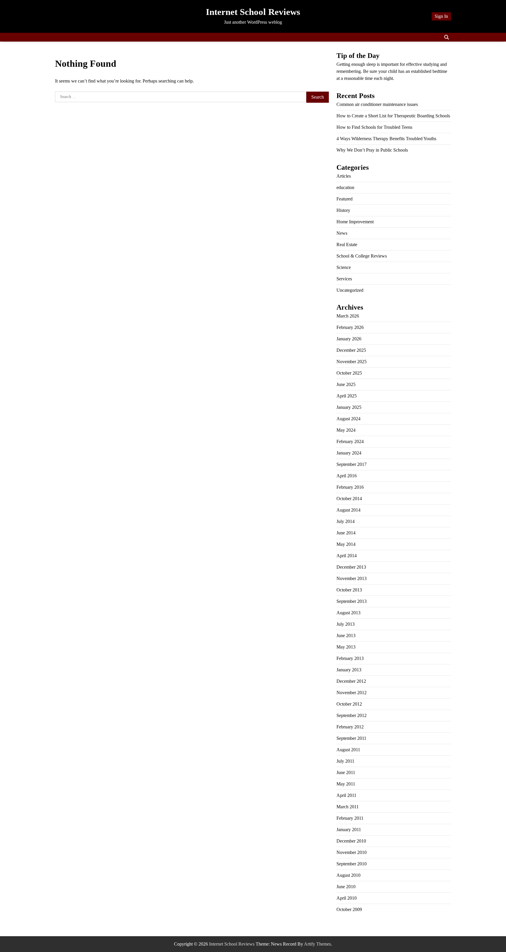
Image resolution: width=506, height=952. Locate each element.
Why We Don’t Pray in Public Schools (372, 149)
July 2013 (345, 624)
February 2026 (350, 327)
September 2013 (351, 601)
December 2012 (351, 681)
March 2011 (347, 806)
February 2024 (350, 441)
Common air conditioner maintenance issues (377, 104)
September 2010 (351, 863)
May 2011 (345, 783)
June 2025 (345, 384)
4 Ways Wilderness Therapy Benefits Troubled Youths (386, 138)
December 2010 (351, 840)
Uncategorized (349, 290)
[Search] (446, 37)
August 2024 (348, 418)
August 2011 (348, 749)
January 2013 (348, 669)
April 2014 (346, 555)
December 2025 (351, 350)
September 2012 (351, 715)
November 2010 (351, 852)
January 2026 (348, 338)
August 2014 (348, 509)
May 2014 (345, 544)
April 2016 (346, 475)
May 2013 (345, 646)
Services (344, 278)
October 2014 (349, 498)
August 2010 (348, 875)
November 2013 (351, 578)
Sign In (441, 16)
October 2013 (349, 589)
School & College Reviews (361, 255)
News (341, 233)
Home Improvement (355, 221)
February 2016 (350, 487)
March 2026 (347, 315)
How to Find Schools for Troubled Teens (374, 127)
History (343, 210)
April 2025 (346, 395)
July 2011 (345, 761)
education (345, 187)
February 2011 (349, 818)
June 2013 (345, 635)
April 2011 (346, 795)
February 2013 (350, 658)
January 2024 (348, 452)
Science (343, 267)
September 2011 (351, 738)
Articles (343, 176)
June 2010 (345, 886)
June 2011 (345, 772)
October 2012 (349, 703)
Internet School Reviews (253, 12)
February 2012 (350, 726)
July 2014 (345, 521)
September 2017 (351, 464)
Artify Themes (317, 943)
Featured (344, 198)
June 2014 (345, 532)
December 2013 (351, 567)
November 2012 (351, 692)
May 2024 (345, 430)
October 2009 (349, 909)
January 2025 (348, 407)
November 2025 (351, 361)
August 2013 (348, 612)
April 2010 (346, 898)
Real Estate (346, 244)
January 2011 (348, 829)
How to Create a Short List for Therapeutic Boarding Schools (393, 115)
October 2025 (349, 372)
